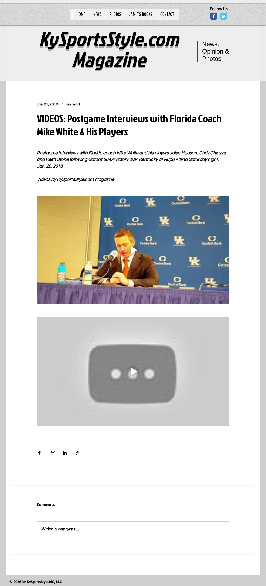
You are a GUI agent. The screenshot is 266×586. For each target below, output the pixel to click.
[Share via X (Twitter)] (52, 452)
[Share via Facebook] (39, 452)
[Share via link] (77, 452)
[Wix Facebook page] (213, 16)
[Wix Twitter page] (223, 16)
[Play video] (133, 250)
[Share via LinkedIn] (64, 452)
